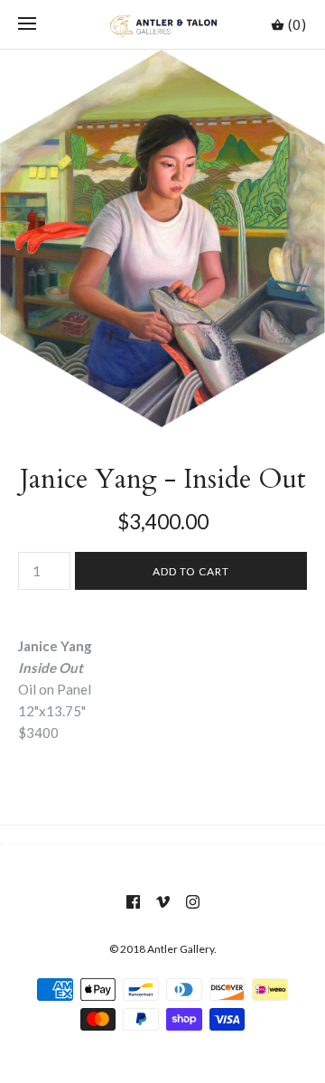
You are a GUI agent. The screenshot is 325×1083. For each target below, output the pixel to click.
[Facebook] (133, 902)
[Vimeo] (163, 902)
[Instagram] (193, 902)
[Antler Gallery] (163, 24)
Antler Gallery (180, 949)
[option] (162, 238)
